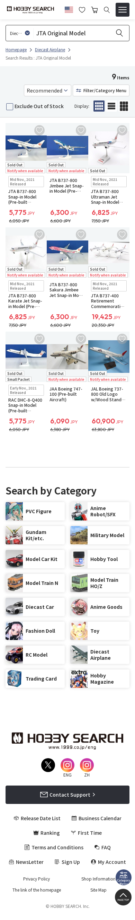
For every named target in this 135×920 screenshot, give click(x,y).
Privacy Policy (36, 879)
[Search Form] (107, 10)
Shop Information (98, 879)
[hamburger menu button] (122, 10)
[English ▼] (69, 9)
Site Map (98, 890)
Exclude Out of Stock (39, 106)
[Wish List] (82, 9)
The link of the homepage (36, 890)
